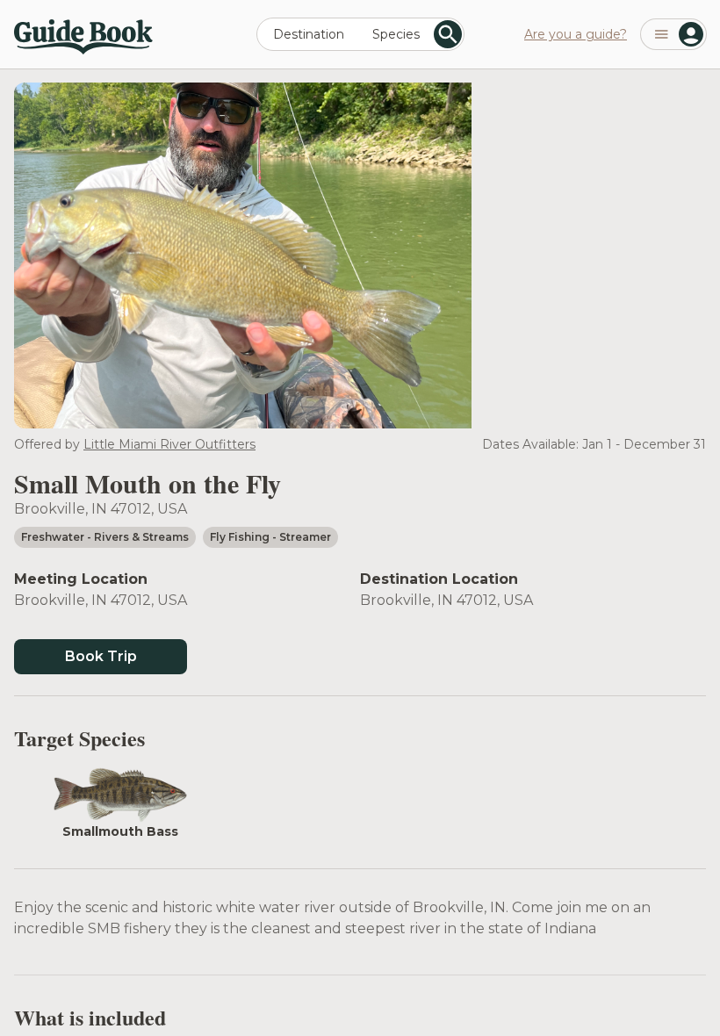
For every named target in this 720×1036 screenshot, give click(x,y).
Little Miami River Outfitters (169, 444)
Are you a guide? (575, 34)
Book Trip (101, 656)
